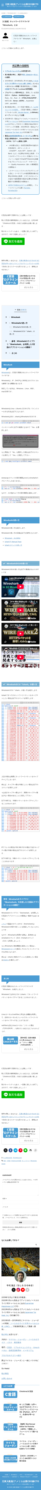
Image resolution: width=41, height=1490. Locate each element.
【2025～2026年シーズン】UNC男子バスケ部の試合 (28, 1458)
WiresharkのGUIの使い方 (20, 327)
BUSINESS (14, 1474)
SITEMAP (35, 1477)
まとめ (13, 353)
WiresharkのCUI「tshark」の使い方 (22, 332)
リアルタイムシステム (13, 71)
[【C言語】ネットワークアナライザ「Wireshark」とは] (16, 1150)
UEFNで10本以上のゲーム (17, 185)
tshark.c (6, 960)
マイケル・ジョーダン (18, 1339)
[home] (27, 1290)
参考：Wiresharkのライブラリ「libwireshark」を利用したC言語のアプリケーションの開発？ (21, 344)
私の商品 (5, 1373)
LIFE (21, 1474)
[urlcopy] (35, 1150)
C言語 (7, 89)
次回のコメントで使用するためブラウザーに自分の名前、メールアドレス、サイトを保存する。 (20, 1216)
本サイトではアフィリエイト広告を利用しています (20, 1484)
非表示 (23, 310)
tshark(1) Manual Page (13, 542)
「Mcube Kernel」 (23, 112)
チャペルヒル (13, 121)
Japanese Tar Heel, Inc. (13, 132)
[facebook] (11, 1150)
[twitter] (6, 1150)
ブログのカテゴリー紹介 (11, 1355)
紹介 (5, 1161)
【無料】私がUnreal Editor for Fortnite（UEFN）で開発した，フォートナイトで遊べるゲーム (28, 1429)
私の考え (5, 1334)
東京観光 (17, 1342)
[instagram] (18, 1290)
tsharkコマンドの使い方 (13, 545)
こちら (3, 924)
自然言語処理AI (15, 136)
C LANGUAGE (7, 1158)
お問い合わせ (6, 1378)
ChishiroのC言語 (16, 1161)
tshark (3, 1164)
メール (5, 1207)
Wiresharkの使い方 (18, 323)
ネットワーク (26, 1161)
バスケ (9, 1342)
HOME (6, 1474)
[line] (25, 1150)
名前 (4, 1198)
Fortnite (27, 188)
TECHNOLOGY (17, 1158)
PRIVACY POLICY (25, 1477)
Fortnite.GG (12, 191)
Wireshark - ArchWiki (12, 538)
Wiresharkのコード (8, 949)
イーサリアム (27, 136)
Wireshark (14, 317)
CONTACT (15, 1477)
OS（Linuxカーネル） (30, 75)
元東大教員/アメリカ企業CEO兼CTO (21, 4)
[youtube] (23, 1290)
